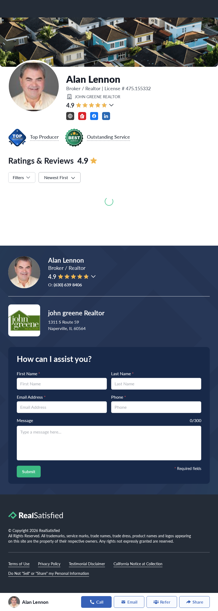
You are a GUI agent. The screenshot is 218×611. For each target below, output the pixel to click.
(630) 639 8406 (68, 285)
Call (99, 602)
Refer (165, 602)
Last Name (122, 373)
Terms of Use (19, 563)
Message (25, 420)
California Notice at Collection (138, 563)
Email (132, 602)
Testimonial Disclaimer (87, 563)
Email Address (31, 397)
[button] (111, 105)
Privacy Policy (49, 563)
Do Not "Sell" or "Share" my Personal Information (48, 573)
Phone (118, 397)
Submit (28, 471)
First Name (28, 373)
